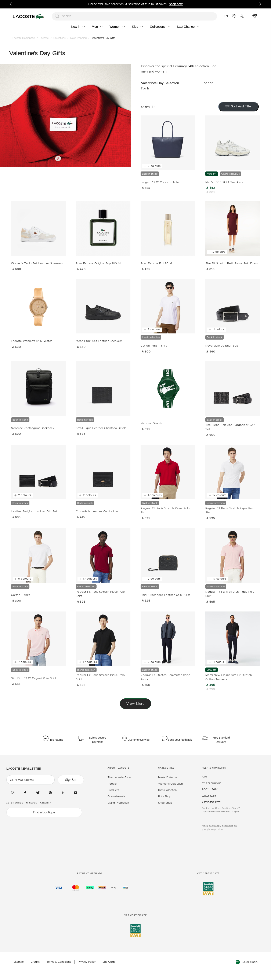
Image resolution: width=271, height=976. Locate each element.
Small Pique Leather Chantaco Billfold (101, 428)
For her (207, 83)
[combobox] (134, 16)
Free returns (55, 739)
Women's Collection (170, 784)
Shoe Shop (165, 803)
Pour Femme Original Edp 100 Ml (98, 263)
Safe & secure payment (97, 739)
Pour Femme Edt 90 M (156, 263)
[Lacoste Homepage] (29, 16)
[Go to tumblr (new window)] (63, 792)
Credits (35, 962)
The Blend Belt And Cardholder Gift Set (230, 427)
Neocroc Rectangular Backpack (32, 428)
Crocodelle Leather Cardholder (97, 511)
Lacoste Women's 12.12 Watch (32, 341)
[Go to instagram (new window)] (13, 792)
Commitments (116, 796)
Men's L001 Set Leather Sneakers (99, 341)
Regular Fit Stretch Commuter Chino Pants (165, 677)
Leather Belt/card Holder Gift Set (34, 511)
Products (113, 790)
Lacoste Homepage (23, 38)
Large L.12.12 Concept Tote (160, 182)
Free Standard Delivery (221, 739)
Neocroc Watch (151, 423)
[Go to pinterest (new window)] (50, 792)
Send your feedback (180, 739)
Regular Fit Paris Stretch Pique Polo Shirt (165, 510)
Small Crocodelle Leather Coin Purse (166, 595)
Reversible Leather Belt (221, 345)
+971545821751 (211, 802)
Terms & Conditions (59, 962)
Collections (59, 38)
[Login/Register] (241, 16)
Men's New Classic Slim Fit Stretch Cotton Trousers (228, 677)
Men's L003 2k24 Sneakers (224, 182)
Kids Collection (167, 790)
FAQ (204, 777)
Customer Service (138, 739)
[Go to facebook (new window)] (25, 792)
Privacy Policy (86, 962)
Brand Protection (118, 803)
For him (147, 88)
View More (135, 703)
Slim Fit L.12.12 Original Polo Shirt (33, 678)
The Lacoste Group (120, 777)
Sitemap (19, 962)
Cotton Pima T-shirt (154, 345)
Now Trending (78, 38)
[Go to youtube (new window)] (75, 792)
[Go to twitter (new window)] (38, 792)
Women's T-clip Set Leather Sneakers (37, 263)
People (112, 784)
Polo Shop (164, 796)
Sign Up (70, 779)
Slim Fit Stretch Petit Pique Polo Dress (231, 263)
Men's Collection (168, 777)
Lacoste (44, 38)
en (226, 16)
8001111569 (210, 789)
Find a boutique (44, 812)
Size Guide (108, 962)
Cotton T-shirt (20, 595)
